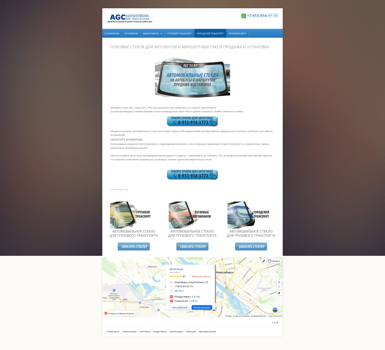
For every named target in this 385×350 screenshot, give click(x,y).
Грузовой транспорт (179, 33)
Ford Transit (145, 331)
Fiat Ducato (191, 331)
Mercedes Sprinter (207, 331)
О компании (112, 33)
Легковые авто (237, 33)
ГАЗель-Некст (113, 331)
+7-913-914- (262, 15)
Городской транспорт (210, 33)
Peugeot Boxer (160, 331)
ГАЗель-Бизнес (129, 331)
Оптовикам (131, 33)
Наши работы (151, 33)
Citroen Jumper (176, 331)
